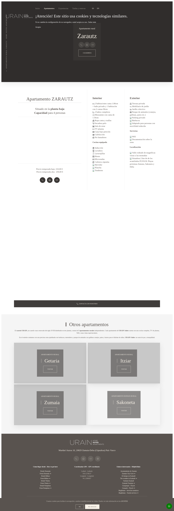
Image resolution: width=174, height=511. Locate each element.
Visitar (50, 369)
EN (98, 8)
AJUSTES (124, 501)
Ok (80, 506)
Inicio (37, 8)
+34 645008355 (87, 53)
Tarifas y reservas (78, 8)
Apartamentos (49, 8)
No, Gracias (92, 506)
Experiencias (63, 8)
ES (93, 8)
